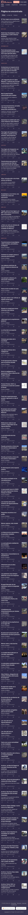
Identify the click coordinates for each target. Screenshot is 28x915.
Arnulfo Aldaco (8, 24)
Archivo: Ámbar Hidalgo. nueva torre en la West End (10, 806)
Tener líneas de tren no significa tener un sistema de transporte (10, 21)
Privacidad (13, 903)
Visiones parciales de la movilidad (8, 340)
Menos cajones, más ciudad (9, 523)
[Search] (25, 15)
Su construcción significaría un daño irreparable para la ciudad (10, 85)
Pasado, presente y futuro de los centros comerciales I (10, 457)
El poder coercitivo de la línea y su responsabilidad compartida (10, 754)
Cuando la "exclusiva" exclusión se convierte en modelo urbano (9, 111)
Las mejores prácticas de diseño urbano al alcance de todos (9, 267)
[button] (2, 4)
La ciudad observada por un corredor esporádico (9, 653)
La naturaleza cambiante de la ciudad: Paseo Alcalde (10, 664)
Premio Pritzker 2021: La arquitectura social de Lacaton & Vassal (10, 385)
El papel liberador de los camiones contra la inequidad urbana (10, 586)
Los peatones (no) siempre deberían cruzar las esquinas (10, 574)
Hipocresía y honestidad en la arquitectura (10, 554)
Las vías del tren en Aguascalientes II (7, 721)
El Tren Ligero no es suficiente (10, 19)
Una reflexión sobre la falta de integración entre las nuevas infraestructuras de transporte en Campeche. (9, 138)
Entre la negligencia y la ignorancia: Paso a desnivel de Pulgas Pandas (10, 373)
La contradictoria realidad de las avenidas (10, 544)
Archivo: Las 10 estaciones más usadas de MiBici (9, 860)
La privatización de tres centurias (8, 436)
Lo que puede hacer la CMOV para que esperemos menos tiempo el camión (10, 491)
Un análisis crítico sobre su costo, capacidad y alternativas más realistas (10, 153)
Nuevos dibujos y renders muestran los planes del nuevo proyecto (10, 890)
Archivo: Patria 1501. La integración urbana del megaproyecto (8, 885)
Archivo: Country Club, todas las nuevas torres (10, 872)
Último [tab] (3, 15)
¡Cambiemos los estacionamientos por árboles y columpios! (10, 611)
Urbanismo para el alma (8, 564)
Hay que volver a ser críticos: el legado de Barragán (10, 298)
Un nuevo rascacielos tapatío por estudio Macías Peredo (9, 810)
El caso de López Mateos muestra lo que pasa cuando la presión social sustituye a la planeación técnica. (10, 124)
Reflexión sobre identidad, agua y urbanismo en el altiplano (9, 415)
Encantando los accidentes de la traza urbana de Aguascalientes (10, 699)
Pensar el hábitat (5, 247)
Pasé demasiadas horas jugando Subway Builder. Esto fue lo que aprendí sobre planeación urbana (10, 51)
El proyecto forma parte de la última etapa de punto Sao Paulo (10, 797)
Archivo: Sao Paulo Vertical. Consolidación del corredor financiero (9, 793)
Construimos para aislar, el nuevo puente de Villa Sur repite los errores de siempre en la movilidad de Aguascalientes (10, 163)
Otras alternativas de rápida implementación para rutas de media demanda (10, 837)
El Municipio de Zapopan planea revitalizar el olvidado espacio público (10, 824)
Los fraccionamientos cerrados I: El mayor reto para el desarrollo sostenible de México (10, 107)
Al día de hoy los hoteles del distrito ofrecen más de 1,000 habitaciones (10, 851)
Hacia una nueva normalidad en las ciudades (9, 743)
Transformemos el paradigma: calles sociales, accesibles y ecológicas (10, 243)
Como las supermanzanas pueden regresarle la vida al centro (9, 398)
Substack (7, 912)
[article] (14, 22)
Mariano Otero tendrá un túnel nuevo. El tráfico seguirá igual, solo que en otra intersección (9, 39)
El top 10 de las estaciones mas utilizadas (9, 864)
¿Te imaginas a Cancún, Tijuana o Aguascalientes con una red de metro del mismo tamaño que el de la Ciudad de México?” (10, 231)
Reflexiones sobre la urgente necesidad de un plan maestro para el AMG (10, 200)
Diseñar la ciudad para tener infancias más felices (9, 309)
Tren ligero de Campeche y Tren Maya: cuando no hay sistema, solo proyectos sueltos (9, 133)
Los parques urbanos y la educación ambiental (8, 278)
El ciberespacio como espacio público (10, 468)
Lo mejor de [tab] (9, 15)
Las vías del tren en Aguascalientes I (7, 732)
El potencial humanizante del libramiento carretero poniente (10, 633)
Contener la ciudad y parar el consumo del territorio (10, 255)
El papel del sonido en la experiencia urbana (8, 687)
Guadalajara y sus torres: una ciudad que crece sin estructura (10, 195)
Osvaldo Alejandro (11, 155)
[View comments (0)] (8, 26)
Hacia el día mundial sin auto (10, 288)
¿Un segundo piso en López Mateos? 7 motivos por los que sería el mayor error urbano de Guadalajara (10, 81)
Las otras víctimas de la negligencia (8, 350)
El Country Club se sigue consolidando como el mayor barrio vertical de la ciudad (10, 876)
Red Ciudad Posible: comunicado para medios (8, 94)
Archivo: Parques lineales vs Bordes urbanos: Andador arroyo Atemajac (9, 819)
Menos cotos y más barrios (9, 643)
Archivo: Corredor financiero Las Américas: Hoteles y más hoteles (10, 847)
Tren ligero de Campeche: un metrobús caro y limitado (9, 150)
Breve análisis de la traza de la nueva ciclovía (10, 783)
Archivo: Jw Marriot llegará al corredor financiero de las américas (10, 767)
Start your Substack (9, 908)
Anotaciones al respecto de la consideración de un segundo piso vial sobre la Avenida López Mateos (10, 69)
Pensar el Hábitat (5, 364)
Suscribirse (16, 2)
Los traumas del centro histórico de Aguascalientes (9, 502)
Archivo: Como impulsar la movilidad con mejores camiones (9, 833)
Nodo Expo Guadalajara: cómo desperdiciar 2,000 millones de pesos (10, 34)
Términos (19, 903)
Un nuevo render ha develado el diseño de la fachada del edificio (9, 771)
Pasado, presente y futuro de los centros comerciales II (10, 447)
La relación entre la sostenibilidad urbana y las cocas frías (9, 598)
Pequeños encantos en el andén (8, 513)
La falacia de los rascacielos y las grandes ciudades (10, 533)
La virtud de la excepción (8, 330)
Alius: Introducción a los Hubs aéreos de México (10, 179)
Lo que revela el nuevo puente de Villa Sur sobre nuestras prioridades (10, 167)
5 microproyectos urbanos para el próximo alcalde (9, 361)
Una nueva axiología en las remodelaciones (9, 479)
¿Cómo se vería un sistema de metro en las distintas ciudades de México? (10, 226)
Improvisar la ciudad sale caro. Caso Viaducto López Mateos (10, 120)
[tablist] (9, 15)
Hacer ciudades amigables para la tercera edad (9, 710)
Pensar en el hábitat (6, 746)
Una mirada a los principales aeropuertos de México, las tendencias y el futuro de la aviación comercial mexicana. (10, 182)
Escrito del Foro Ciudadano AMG (9, 72)
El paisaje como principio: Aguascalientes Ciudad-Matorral (9, 410)
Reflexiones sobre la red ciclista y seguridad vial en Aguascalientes (9, 424)
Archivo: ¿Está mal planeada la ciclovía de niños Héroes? (10, 780)
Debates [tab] (15, 15)
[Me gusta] (2, 274)
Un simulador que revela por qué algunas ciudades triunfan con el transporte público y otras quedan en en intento (10, 56)
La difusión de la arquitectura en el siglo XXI (10, 622)
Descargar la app (21, 908)
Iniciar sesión (23, 2)
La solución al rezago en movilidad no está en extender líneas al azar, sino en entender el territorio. (10, 217)
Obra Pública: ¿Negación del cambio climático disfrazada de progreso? (9, 675)
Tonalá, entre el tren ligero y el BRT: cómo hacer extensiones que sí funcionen (10, 212)
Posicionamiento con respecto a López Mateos (9, 98)
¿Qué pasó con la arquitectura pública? (10, 320)
